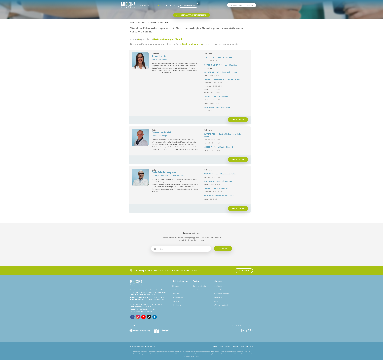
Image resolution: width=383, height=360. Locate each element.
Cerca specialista (199, 286)
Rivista (216, 309)
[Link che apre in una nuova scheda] (132, 317)
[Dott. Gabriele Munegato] (140, 177)
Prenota (170, 5)
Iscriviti (223, 248)
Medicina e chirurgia (221, 293)
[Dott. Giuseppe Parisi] (140, 137)
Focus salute (218, 290)
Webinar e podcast (221, 305)
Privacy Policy (218, 346)
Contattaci (176, 293)
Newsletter (176, 301)
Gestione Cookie (247, 346)
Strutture (175, 290)
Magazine (144, 5)
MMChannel (176, 305)
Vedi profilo (238, 120)
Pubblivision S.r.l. (151, 346)
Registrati (244, 270)
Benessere (218, 297)
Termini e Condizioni (232, 346)
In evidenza (218, 286)
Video (216, 301)
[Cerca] (259, 5)
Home (132, 22)
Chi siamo (175, 286)
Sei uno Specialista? (188, 5)
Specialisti (158, 5)
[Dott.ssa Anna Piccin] (140, 60)
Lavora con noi (177, 297)
